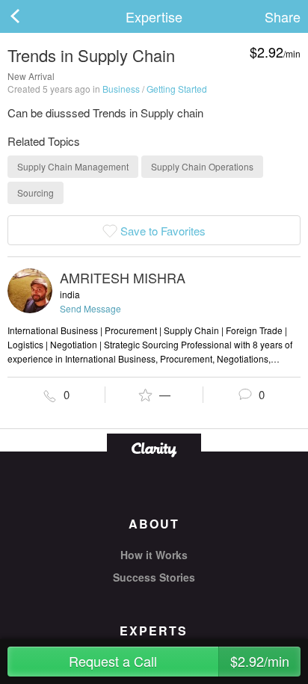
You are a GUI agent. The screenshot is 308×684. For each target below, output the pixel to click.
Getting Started (177, 88)
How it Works (154, 554)
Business (121, 88)
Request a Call (179, 661)
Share (283, 16)
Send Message (90, 308)
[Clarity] (154, 448)
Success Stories (154, 577)
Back (30, 16)
